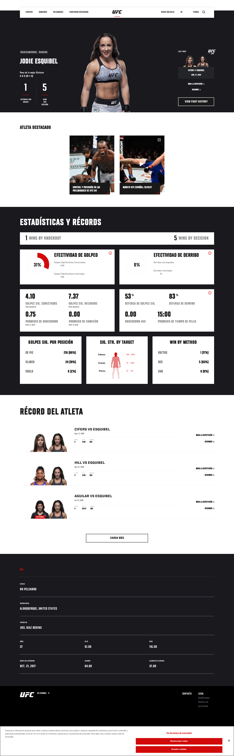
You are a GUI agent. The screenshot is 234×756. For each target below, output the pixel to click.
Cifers (80, 429)
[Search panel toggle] (203, 12)
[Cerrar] (228, 740)
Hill (78, 463)
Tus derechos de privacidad (179, 733)
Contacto (187, 693)
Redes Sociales (167, 12)
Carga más (117, 538)
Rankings (43, 12)
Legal (201, 693)
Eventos (29, 12)
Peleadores (58, 12)
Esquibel (101, 429)
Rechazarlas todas (179, 741)
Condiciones (203, 698)
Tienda (196, 12)
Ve (181, 12)
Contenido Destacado (78, 12)
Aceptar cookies (179, 749)
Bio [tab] (21, 569)
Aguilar (81, 496)
